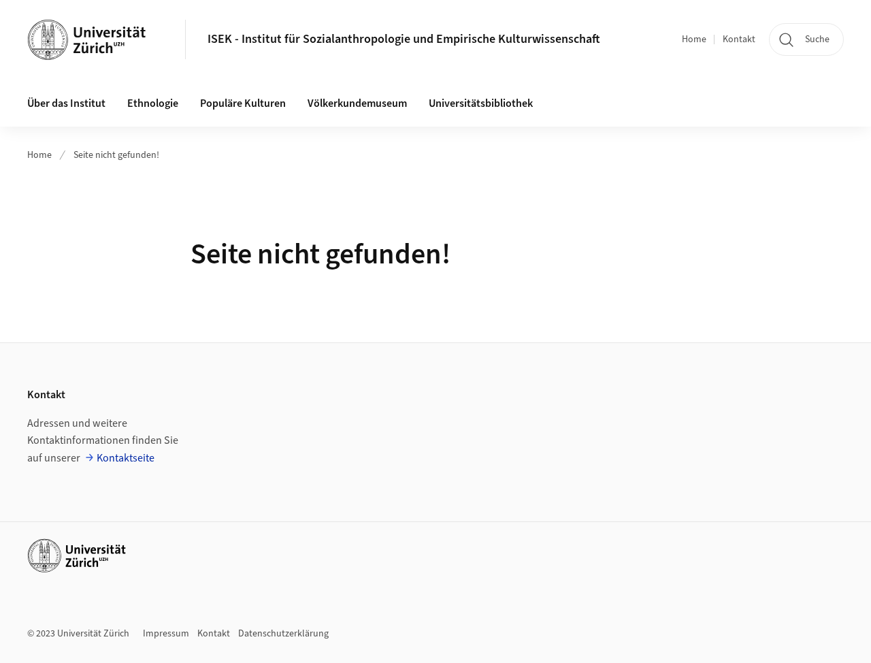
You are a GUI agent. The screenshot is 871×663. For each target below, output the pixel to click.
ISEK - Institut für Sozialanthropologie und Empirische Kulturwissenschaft (404, 39)
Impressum (166, 634)
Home (694, 39)
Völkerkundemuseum (357, 103)
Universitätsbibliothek (481, 103)
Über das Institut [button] (66, 103)
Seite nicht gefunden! (116, 155)
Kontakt (739, 39)
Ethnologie (152, 103)
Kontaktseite (125, 458)
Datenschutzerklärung (283, 634)
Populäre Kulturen (243, 103)
